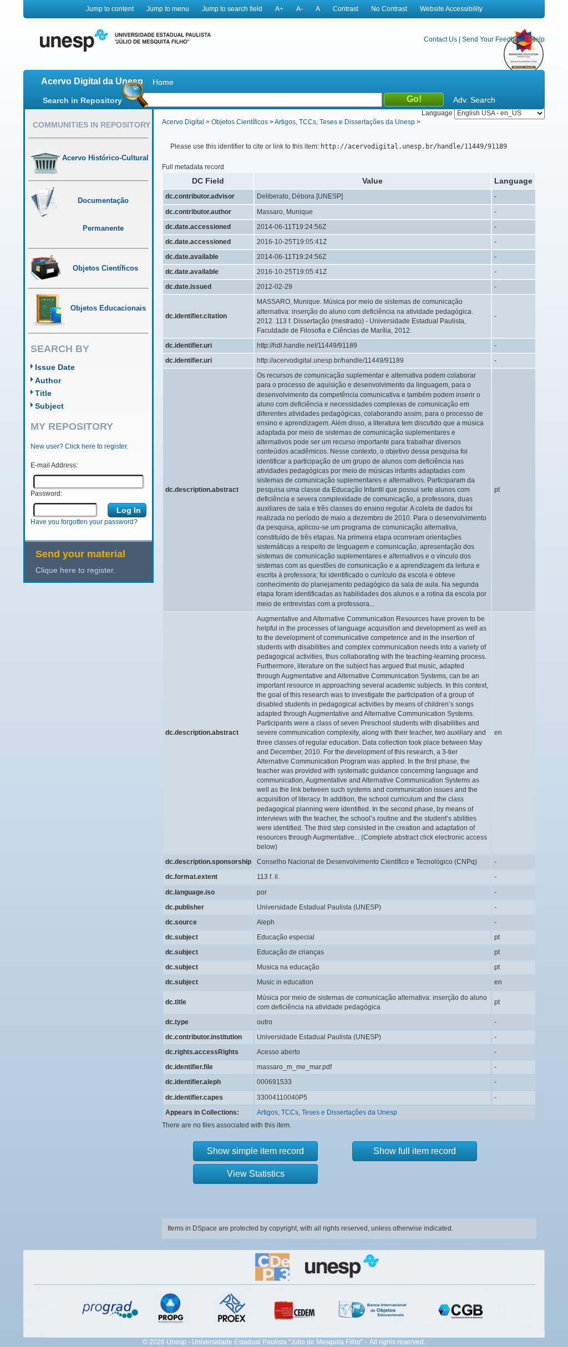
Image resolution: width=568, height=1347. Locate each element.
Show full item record (414, 1151)
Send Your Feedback (493, 39)
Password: (46, 493)
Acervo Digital (183, 122)
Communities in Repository (91, 124)
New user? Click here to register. (79, 446)
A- (299, 9)
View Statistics (256, 1173)
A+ (279, 9)
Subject (49, 405)
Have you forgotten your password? (84, 522)
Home (163, 82)
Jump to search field (232, 9)
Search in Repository (82, 100)
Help (537, 39)
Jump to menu (167, 9)
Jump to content (110, 9)
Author (48, 380)
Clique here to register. (75, 570)
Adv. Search (474, 99)
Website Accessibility (451, 9)
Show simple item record (255, 1151)
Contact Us (440, 39)
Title (43, 393)
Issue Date (55, 367)
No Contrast (389, 9)
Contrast (345, 9)
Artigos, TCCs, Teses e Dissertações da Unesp (345, 122)
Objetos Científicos (239, 122)
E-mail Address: (54, 465)
